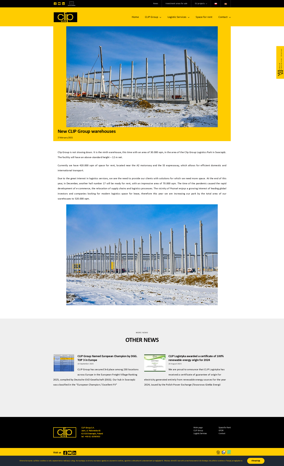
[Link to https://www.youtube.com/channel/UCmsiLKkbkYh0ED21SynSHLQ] (59, 3)
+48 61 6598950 (92, 437)
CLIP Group (198, 431)
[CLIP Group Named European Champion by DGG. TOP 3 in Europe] (64, 363)
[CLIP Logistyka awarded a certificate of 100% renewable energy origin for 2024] (155, 363)
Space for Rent (225, 428)
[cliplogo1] (65, 13)
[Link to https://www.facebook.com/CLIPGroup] (55, 3)
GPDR (221, 431)
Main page (198, 428)
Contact (222, 433)
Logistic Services (200, 433)
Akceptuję (255, 461)
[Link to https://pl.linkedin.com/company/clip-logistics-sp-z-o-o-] (63, 3)
